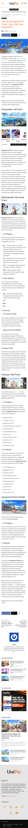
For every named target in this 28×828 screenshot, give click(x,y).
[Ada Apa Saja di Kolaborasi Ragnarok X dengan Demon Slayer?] (5, 663)
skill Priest (17, 392)
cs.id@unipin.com (12, 796)
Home (3, 14)
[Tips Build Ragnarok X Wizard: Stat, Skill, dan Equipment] (5, 678)
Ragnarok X (7, 14)
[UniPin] (3, 31)
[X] (11, 813)
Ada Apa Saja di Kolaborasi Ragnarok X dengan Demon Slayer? (17, 663)
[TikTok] (22, 807)
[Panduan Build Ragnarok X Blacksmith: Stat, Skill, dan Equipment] (14, 726)
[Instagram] (10, 807)
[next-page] (5, 683)
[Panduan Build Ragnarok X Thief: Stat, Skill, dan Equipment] (5, 671)
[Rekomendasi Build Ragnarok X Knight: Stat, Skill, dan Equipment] (5, 752)
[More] (19, 35)
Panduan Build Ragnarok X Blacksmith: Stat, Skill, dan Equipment (11, 736)
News (3, 665)
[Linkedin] (16, 807)
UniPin (6, 31)
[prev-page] (3, 683)
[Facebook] (4, 807)
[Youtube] (16, 813)
